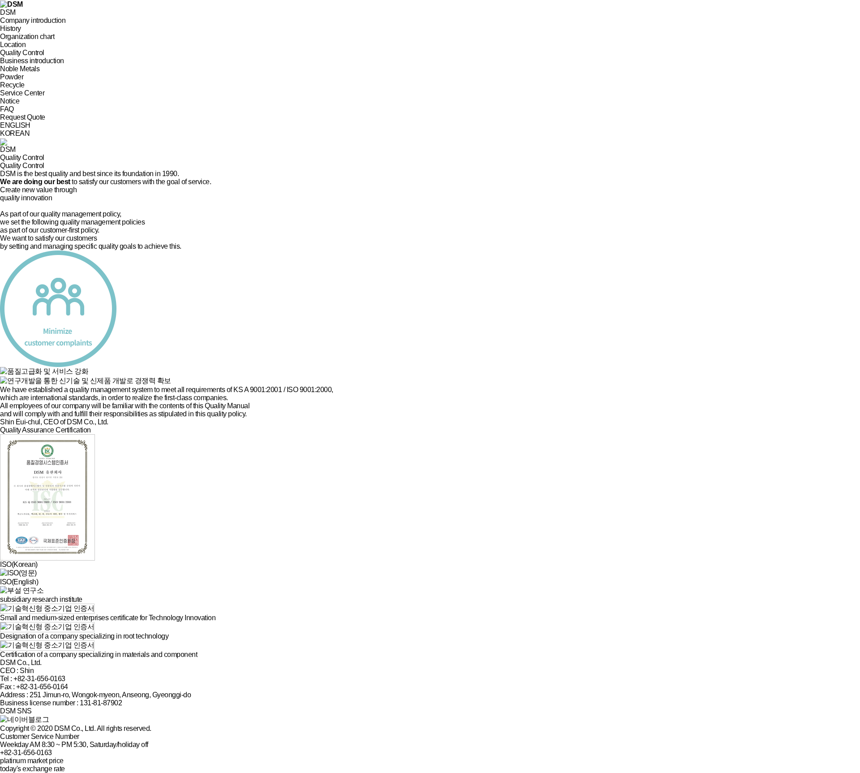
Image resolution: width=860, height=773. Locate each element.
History (10, 28)
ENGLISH (15, 125)
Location (13, 44)
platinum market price (32, 760)
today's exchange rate (32, 769)
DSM (8, 12)
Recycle (12, 85)
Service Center (22, 93)
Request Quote (22, 117)
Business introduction (32, 61)
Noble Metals (19, 69)
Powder (11, 77)
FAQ (7, 109)
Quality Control (22, 52)
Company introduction (32, 20)
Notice (9, 101)
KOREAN (15, 133)
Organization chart (27, 36)
